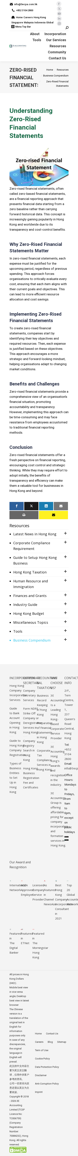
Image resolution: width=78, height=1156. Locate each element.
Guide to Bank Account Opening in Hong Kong (14, 720)
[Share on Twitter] (31, 506)
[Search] (67, 28)
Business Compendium (32, 640)
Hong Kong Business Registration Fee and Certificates (31, 777)
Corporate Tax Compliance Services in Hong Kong (44, 760)
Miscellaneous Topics (30, 622)
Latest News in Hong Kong (34, 534)
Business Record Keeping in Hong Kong (43, 705)
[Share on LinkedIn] (46, 506)
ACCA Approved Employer (27, 889)
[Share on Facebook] (16, 506)
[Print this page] (23, 515)
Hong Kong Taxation (30, 572)
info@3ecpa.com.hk (25, 4)
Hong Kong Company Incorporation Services (18, 693)
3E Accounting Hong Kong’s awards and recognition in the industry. (58, 765)
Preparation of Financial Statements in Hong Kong (44, 732)
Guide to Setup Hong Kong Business (35, 560)
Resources (19, 525)
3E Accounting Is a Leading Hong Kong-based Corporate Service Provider (58, 717)
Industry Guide (25, 604)
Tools (17, 631)
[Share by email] (61, 506)
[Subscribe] (53, 515)
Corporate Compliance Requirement (31, 546)
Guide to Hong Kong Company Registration (17, 748)
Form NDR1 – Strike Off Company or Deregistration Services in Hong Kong (32, 720)
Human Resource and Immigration (30, 584)
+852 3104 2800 (24, 10)
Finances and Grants (30, 595)
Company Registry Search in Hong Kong (29, 750)
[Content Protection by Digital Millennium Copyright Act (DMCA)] (18, 1151)
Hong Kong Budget (28, 613)
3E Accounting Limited (15, 1105)
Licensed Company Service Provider (38, 892)
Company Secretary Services (29, 695)
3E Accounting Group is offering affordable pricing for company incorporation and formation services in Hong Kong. (59, 819)
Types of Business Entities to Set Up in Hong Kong (15, 777)
